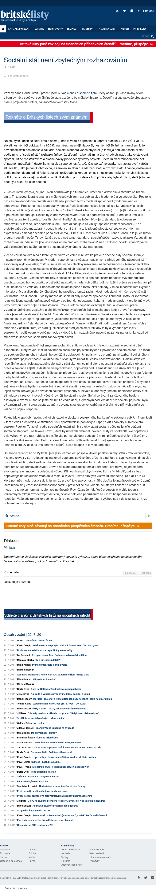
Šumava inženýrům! (47, 737)
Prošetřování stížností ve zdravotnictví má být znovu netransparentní (54, 795)
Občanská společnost (11, 860)
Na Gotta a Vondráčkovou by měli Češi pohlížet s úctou (60, 694)
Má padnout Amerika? (45, 679)
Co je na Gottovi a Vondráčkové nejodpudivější (56, 689)
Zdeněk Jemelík (25, 728)
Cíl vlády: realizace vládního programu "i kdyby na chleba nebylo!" (63, 713)
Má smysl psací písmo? (44, 732)
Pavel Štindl (23, 761)
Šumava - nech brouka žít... (45, 761)
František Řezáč (26, 737)
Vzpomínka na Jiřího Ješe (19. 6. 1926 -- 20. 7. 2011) (60, 703)
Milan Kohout (24, 679)
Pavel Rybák (24, 766)
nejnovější (131, 573)
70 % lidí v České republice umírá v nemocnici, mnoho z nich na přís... (65, 747)
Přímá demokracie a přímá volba (49, 664)
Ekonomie (5, 853)
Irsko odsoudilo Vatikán (43, 771)
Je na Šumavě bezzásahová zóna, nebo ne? (57, 742)
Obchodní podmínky (71, 864)
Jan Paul (21, 747)
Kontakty (65, 853)
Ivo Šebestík (23, 655)
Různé (32, 860)
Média (32, 857)
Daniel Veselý (24, 699)
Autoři (125, 29)
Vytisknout (14, 515)
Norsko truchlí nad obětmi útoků (34, 640)
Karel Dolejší (24, 645)
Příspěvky (139, 29)
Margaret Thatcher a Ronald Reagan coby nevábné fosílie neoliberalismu (72, 699)
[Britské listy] (48, 118)
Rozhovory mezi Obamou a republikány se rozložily (44, 650)
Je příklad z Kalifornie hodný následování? (55, 805)
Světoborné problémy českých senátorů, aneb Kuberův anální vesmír (70, 815)
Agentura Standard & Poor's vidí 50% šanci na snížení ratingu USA (53, 674)
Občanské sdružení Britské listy (37, 877)
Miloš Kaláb (23, 732)
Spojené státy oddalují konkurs (33, 810)
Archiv (39, 29)
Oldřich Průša (24, 723)
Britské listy (26, 16)
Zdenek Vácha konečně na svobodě (55, 728)
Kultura (3, 857)
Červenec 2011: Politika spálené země (51, 752)
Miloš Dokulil (24, 708)
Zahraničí (5, 849)
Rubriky (87, 29)
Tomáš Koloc (24, 703)
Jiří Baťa (21, 713)
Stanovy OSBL (96, 849)
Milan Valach (24, 664)
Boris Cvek (23, 689)
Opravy (64, 857)
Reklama (65, 860)
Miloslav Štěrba (25, 660)
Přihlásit (148, 11)
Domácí (33, 849)
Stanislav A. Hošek (27, 786)
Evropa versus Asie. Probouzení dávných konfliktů (59, 655)
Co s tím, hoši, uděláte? (47, 660)
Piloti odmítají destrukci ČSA (32, 781)
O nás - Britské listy (70, 849)
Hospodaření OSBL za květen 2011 (36, 825)
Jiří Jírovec (23, 694)
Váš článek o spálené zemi (79, 93)
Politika (32, 853)
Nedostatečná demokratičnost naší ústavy (62, 786)
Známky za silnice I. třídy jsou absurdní (38, 776)
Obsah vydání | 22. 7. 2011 (24, 634)
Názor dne (39, 723)
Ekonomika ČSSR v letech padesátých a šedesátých (60, 766)
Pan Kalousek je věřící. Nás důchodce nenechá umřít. (46, 820)
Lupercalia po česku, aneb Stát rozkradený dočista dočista (64, 757)
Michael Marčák (25, 669)
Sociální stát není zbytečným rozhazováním (40, 718)
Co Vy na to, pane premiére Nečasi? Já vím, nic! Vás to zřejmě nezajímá (66, 800)
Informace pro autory (100, 857)
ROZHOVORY (55, 29)
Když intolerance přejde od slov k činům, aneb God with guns (65, 645)
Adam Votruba (25, 742)
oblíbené (146, 573)
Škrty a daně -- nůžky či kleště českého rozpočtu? (59, 708)
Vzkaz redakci (96, 853)
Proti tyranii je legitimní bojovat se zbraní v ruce (42, 791)
